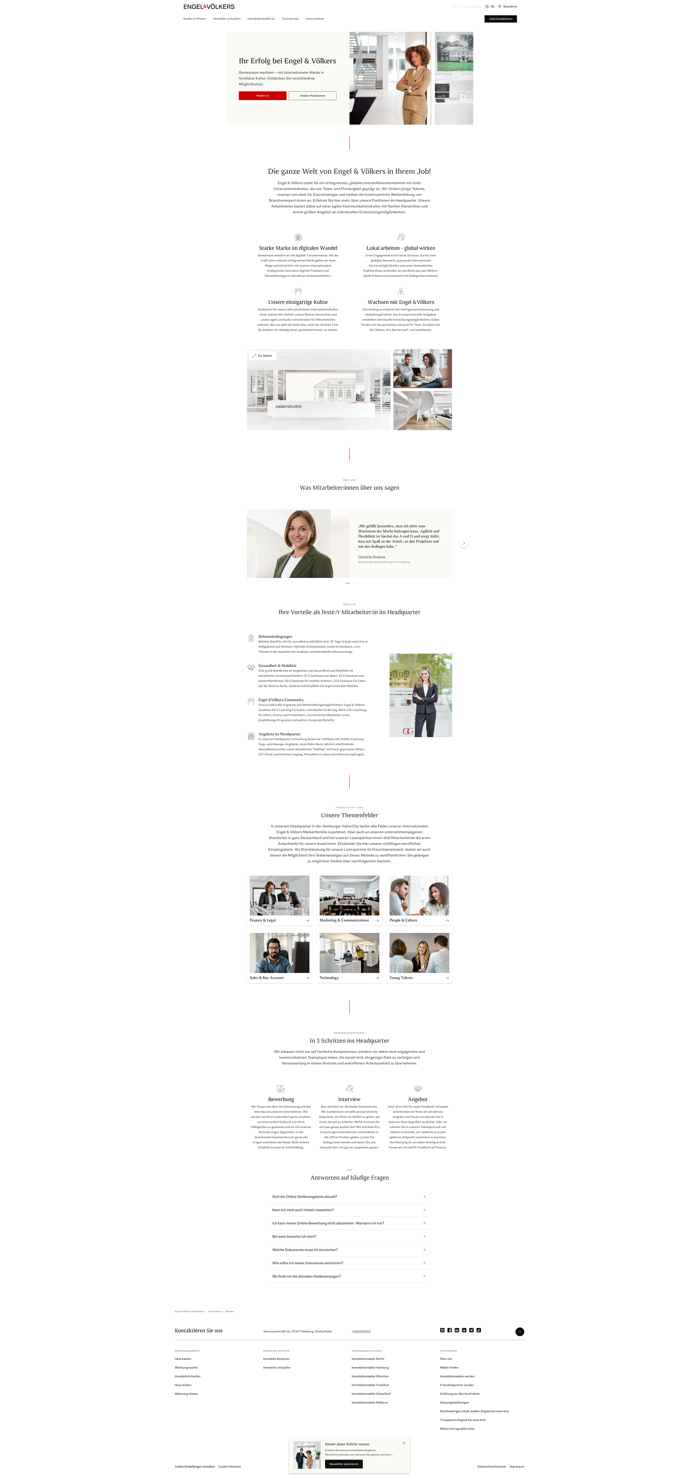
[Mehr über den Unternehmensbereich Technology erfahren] (377, 976)
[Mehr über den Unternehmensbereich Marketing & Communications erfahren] (377, 919)
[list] (349, 544)
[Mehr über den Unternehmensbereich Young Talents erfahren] (447, 976)
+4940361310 (361, 1331)
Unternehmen (315, 19)
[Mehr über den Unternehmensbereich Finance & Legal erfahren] (307, 919)
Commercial (290, 19)
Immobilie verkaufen (226, 19)
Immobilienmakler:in (261, 19)
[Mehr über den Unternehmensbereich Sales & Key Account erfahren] (307, 976)
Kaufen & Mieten (194, 19)
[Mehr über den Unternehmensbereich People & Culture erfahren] (447, 919)
